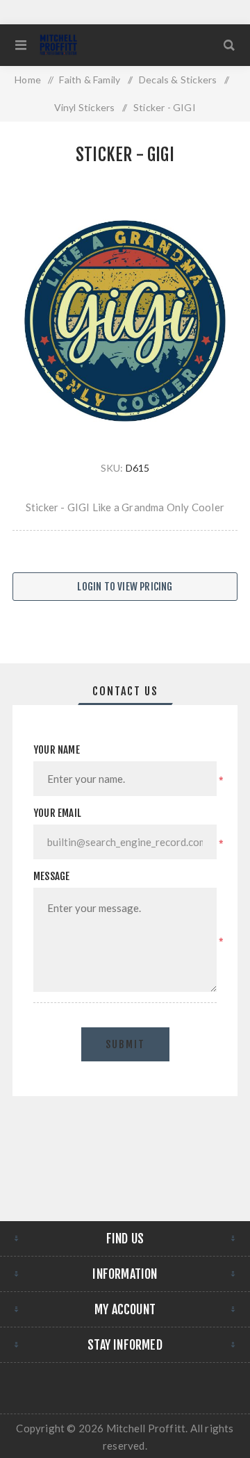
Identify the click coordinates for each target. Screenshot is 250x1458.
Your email (57, 813)
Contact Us (125, 691)
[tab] (125, 691)
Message (51, 876)
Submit (125, 1044)
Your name (56, 749)
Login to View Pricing (124, 586)
